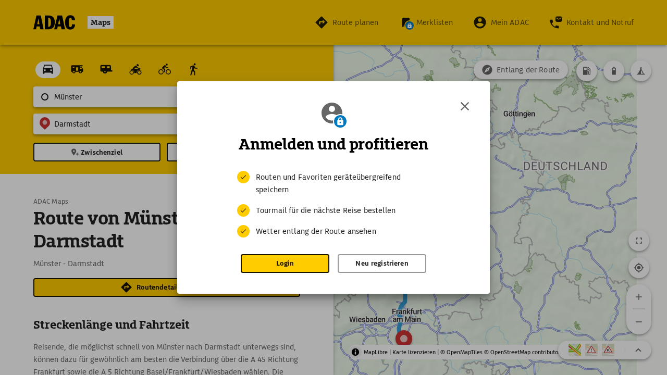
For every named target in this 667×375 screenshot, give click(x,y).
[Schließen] (464, 106)
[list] (333, 204)
